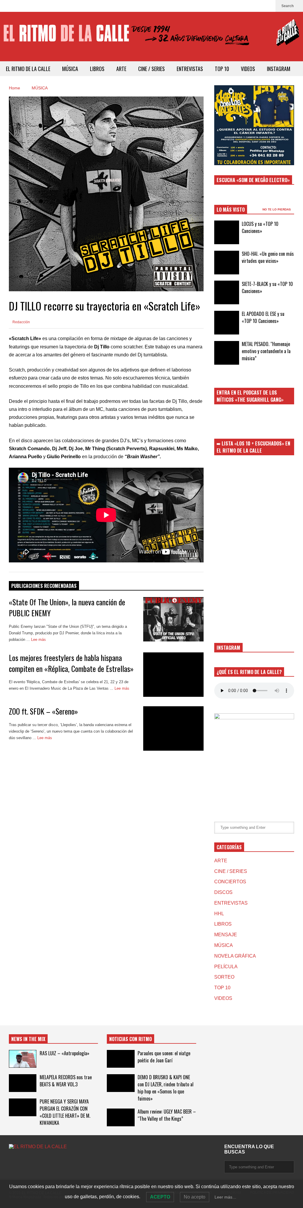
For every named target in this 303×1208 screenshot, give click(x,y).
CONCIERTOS (230, 881)
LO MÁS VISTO (231, 209)
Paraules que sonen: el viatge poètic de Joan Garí (164, 1057)
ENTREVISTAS (190, 69)
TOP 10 (222, 69)
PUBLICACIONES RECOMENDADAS (44, 585)
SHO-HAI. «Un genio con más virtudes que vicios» (268, 257)
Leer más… (225, 1197)
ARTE (121, 69)
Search (287, 6)
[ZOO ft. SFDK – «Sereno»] (173, 728)
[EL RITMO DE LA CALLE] (151, 36)
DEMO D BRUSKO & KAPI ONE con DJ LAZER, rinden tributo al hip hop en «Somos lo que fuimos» (166, 1088)
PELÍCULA (226, 966)
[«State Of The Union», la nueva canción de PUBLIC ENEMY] (173, 619)
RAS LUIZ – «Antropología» (64, 1053)
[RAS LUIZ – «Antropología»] (22, 1059)
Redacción (21, 322)
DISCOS (223, 892)
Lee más (39, 639)
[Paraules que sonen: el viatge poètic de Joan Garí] (120, 1059)
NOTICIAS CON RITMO (130, 1039)
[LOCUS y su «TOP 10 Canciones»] (226, 232)
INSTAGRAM (278, 69)
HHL (219, 913)
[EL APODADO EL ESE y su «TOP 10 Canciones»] (226, 322)
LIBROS (97, 69)
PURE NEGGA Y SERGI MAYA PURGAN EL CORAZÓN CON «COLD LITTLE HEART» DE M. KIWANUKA (65, 1112)
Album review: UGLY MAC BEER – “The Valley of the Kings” (167, 1115)
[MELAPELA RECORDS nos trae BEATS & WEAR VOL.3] (22, 1083)
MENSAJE (225, 934)
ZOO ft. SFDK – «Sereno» (43, 711)
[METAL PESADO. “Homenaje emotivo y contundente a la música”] (226, 353)
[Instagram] (268, 6)
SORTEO (224, 976)
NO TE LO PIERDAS (277, 209)
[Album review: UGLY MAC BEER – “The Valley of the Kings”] (120, 1117)
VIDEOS (248, 69)
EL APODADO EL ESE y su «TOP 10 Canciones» (263, 317)
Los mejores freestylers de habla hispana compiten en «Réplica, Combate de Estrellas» (71, 663)
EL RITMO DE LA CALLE (28, 69)
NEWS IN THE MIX (28, 1039)
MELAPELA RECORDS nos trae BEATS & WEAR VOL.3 (66, 1081)
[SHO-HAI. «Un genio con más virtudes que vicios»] (226, 262)
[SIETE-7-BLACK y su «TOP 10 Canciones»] (226, 292)
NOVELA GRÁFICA (235, 955)
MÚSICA (70, 69)
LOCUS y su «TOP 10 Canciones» (260, 227)
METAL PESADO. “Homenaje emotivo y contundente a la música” (266, 351)
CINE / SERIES (151, 69)
